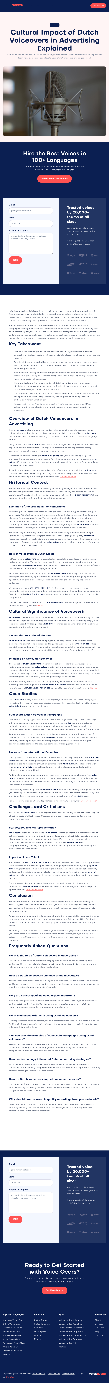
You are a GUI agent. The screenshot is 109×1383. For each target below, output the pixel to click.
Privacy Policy (39, 1374)
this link (40, 606)
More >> (6, 1354)
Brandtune (11, 1377)
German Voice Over (12, 1328)
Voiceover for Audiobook (71, 1324)
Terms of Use (54, 1374)
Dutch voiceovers (34, 890)
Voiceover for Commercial (71, 1328)
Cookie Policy (68, 1374)
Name (11, 218)
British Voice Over (11, 1324)
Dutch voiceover (68, 477)
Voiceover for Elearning (70, 1339)
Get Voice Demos (54, 1290)
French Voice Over (11, 1332)
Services (99, 1324)
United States (40, 1320)
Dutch (54, 25)
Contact (76, 6)
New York (38, 1328)
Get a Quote (98, 5)
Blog (97, 1332)
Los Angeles (40, 1332)
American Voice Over (13, 1320)
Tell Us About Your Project (54, 179)
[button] (37, 6)
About (65, 6)
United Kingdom (42, 1324)
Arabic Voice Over (11, 1347)
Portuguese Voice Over (14, 1343)
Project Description (18, 230)
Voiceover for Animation (70, 1320)
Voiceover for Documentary (72, 1335)
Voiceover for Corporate (71, 1332)
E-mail (12, 205)
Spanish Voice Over (12, 1335)
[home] (13, 5)
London (37, 1335)
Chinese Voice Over (12, 1351)
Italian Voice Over (11, 1339)
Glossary (99, 1328)
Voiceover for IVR (67, 1343)
